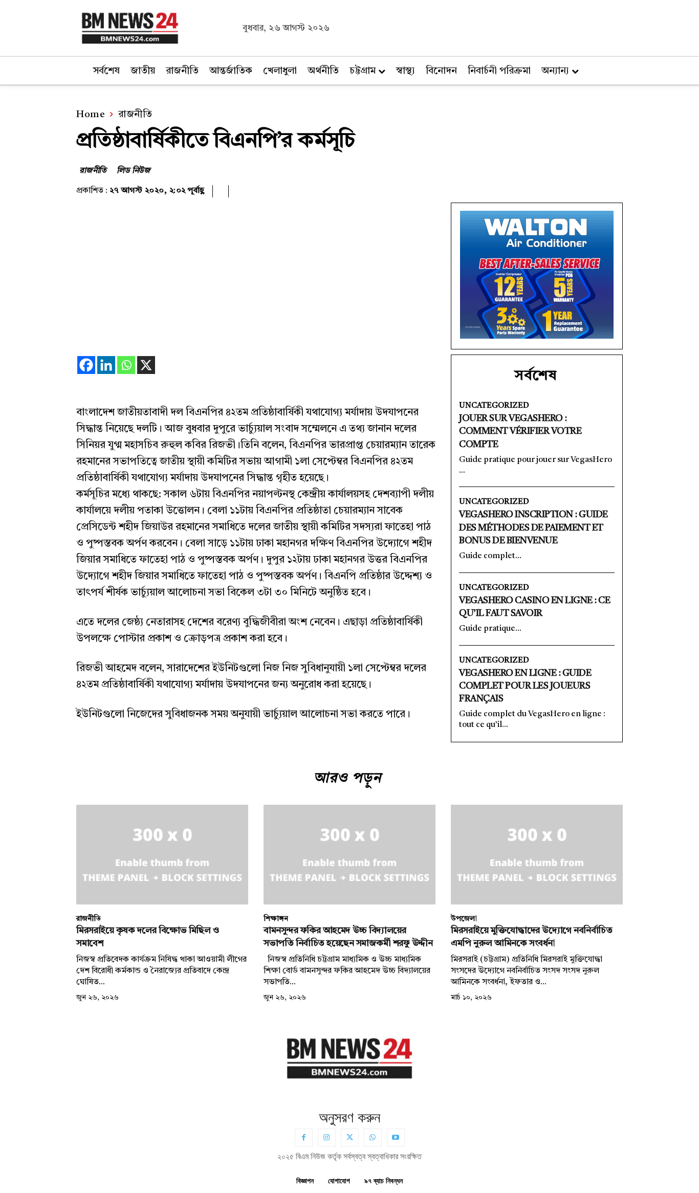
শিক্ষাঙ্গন (276, 918)
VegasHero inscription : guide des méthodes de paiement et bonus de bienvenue (533, 527)
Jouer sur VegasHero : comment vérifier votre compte (520, 431)
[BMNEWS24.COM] (156, 27)
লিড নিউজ (133, 171)
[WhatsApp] (373, 1137)
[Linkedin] (106, 365)
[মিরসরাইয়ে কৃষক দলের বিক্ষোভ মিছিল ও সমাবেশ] (162, 854)
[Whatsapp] (126, 365)
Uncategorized (494, 406)
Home (90, 115)
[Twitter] (350, 1137)
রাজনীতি (135, 115)
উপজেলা (464, 918)
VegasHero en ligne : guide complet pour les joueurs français (525, 686)
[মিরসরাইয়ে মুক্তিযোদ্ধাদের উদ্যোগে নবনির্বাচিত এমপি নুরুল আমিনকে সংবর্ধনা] (537, 854)
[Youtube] (396, 1137)
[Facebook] (86, 365)
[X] (146, 365)
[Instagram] (327, 1137)
